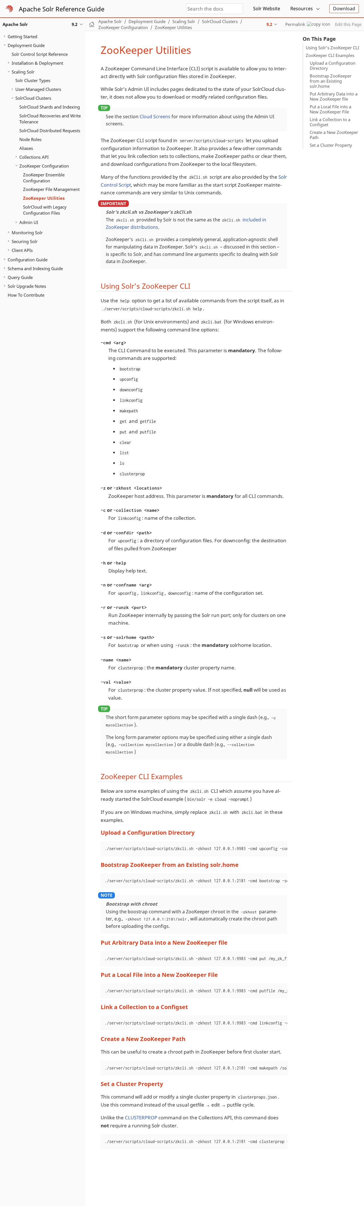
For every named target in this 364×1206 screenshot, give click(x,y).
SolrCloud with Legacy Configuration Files (45, 210)
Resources (301, 8)
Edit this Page (348, 24)
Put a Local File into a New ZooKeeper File (330, 109)
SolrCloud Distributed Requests (49, 130)
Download (344, 8)
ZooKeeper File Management (51, 189)
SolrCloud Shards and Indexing (49, 107)
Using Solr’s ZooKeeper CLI (332, 47)
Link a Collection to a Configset (330, 122)
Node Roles (30, 139)
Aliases (26, 148)
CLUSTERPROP (141, 1117)
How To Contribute (26, 295)
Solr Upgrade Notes (27, 286)
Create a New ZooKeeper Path (334, 134)
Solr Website (266, 8)
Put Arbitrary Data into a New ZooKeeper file (333, 96)
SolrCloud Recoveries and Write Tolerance (50, 119)
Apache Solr (110, 21)
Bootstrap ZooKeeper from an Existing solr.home (330, 81)
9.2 (269, 24)
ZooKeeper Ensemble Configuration (44, 178)
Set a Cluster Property (331, 145)
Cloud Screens (155, 116)
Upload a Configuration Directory (332, 65)
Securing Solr (25, 241)
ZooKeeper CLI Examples (330, 55)
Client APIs (22, 250)
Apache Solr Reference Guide (61, 9)
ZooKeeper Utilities (44, 198)
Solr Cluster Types (32, 81)
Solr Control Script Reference (40, 54)
